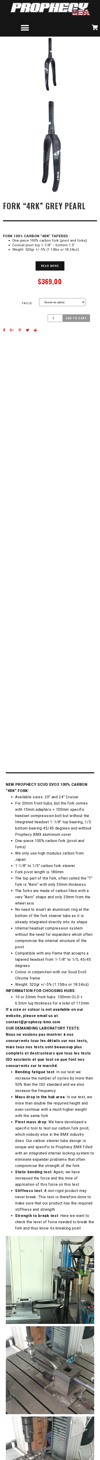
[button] (25, 27)
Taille (27, 303)
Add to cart (76, 318)
